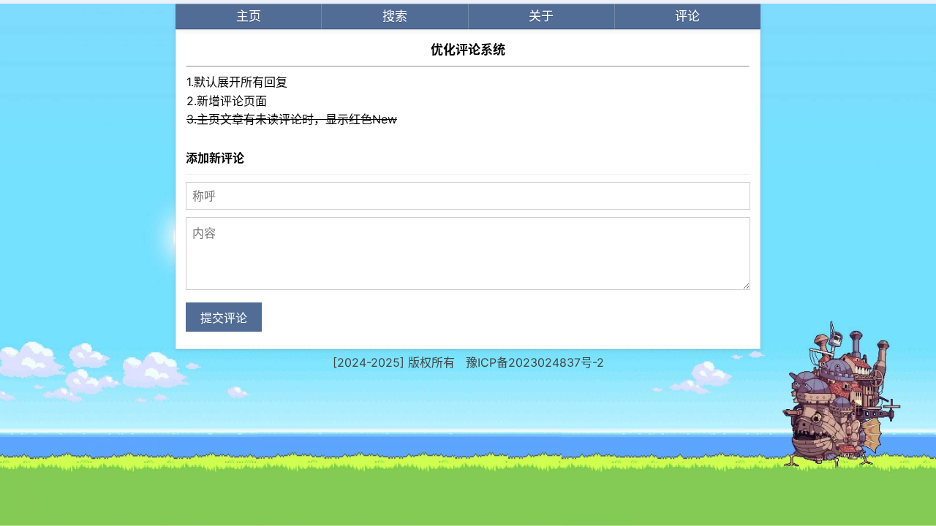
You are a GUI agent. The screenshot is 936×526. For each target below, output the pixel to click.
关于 (541, 16)
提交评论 (223, 317)
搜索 (394, 16)
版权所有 (431, 362)
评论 (687, 16)
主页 (248, 16)
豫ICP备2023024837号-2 (535, 362)
